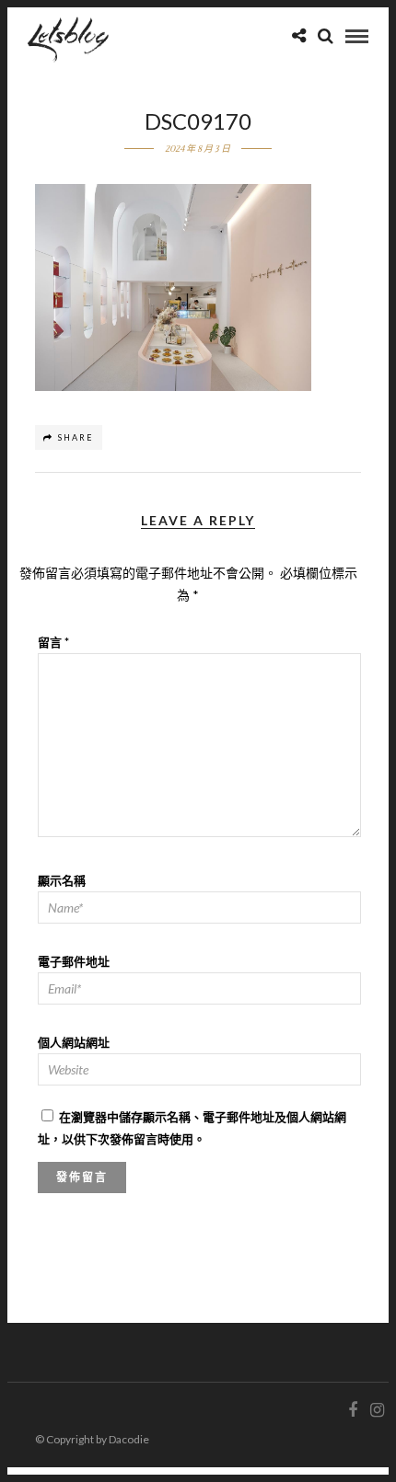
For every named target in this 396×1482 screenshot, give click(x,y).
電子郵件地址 (74, 961)
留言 (53, 642)
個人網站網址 (74, 1042)
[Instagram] (376, 1410)
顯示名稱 (62, 880)
